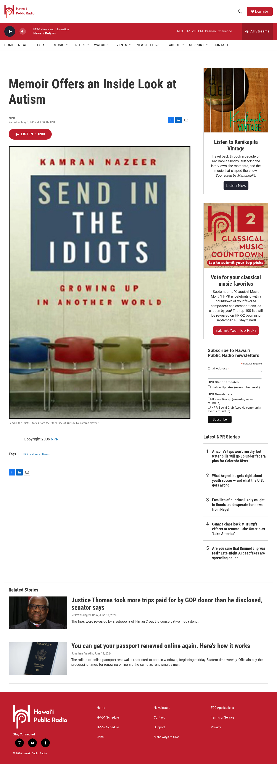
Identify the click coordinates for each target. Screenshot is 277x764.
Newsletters (162, 707)
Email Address (219, 368)
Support (159, 727)
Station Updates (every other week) (235, 387)
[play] (9, 31)
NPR (54, 439)
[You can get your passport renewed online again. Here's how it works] (38, 658)
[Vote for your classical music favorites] (236, 235)
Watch (99, 45)
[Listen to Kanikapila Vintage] (236, 100)
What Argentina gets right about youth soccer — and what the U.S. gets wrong (238, 480)
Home (9, 45)
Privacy (216, 727)
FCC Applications (222, 707)
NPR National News (36, 454)
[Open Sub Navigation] (30, 45)
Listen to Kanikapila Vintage (236, 145)
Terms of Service (222, 717)
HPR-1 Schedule (108, 717)
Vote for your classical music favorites (236, 280)
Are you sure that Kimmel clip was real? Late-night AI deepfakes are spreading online (238, 553)
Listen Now (236, 185)
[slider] (29, 31)
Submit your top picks (236, 330)
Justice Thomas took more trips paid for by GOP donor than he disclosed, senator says (166, 603)
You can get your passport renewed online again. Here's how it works (160, 646)
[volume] (22, 31)
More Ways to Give (166, 737)
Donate (261, 11)
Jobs (100, 737)
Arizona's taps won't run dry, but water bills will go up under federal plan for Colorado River (239, 456)
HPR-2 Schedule (108, 727)
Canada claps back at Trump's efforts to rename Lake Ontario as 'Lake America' (238, 529)
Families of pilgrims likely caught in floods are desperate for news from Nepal (238, 505)
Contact (159, 717)
